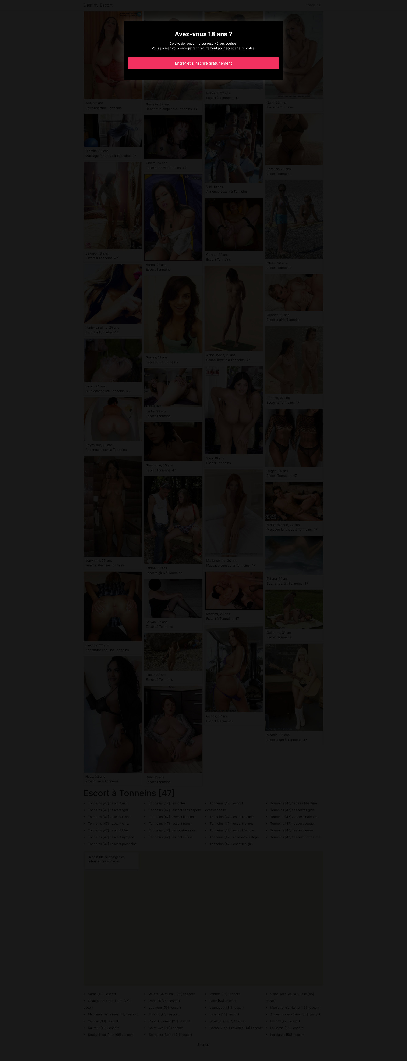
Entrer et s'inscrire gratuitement (203, 63)
